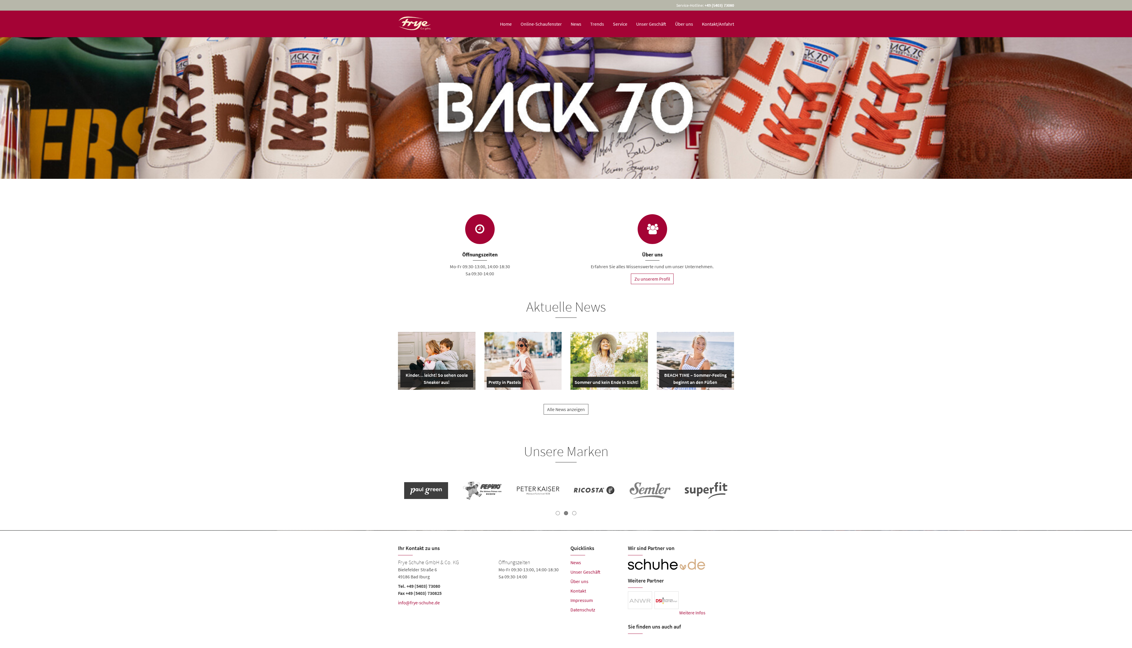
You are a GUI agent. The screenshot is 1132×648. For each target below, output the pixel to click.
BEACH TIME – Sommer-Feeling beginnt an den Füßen (695, 379)
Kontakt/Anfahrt (718, 24)
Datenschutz (582, 610)
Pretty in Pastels (504, 383)
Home (506, 24)
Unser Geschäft (651, 24)
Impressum (581, 600)
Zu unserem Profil (652, 279)
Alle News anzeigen (566, 409)
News (576, 24)
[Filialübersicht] (480, 229)
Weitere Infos (692, 613)
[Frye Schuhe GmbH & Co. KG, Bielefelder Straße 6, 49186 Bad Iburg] (480, 589)
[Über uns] (652, 229)
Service (620, 24)
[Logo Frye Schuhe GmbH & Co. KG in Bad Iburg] (415, 24)
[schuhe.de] (666, 564)
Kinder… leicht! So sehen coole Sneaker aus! (436, 379)
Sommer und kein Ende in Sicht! (607, 383)
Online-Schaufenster (541, 24)
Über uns (684, 24)
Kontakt (578, 591)
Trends (597, 24)
